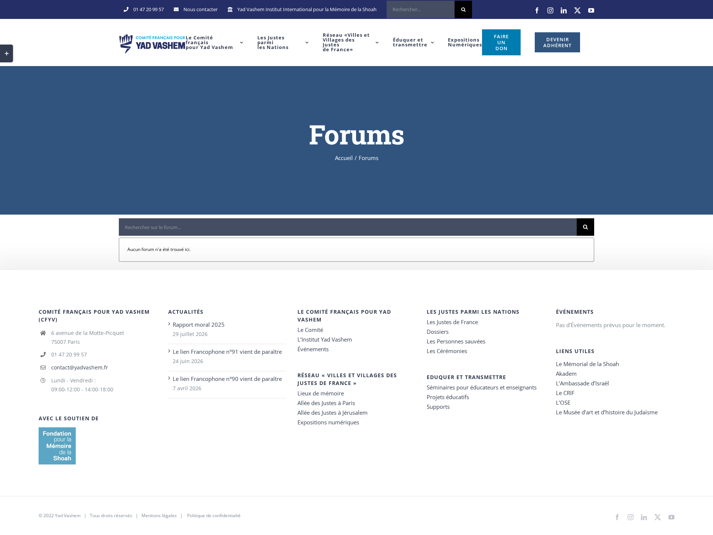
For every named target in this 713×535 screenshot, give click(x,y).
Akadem (566, 373)
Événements (313, 349)
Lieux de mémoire (320, 393)
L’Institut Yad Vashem (324, 339)
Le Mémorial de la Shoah (587, 364)
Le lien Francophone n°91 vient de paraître (227, 351)
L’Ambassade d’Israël (582, 383)
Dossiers (438, 331)
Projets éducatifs (448, 397)
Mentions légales (159, 515)
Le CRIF (565, 393)
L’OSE (563, 402)
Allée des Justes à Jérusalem (332, 412)
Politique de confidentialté (214, 515)
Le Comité (310, 329)
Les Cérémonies (447, 351)
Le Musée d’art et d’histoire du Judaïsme (607, 412)
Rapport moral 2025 (199, 324)
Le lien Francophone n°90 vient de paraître (227, 378)
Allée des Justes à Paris (326, 403)
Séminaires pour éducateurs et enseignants (482, 387)
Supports (438, 406)
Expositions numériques (328, 422)
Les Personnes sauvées (456, 341)
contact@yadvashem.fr (79, 367)
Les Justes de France (452, 322)
